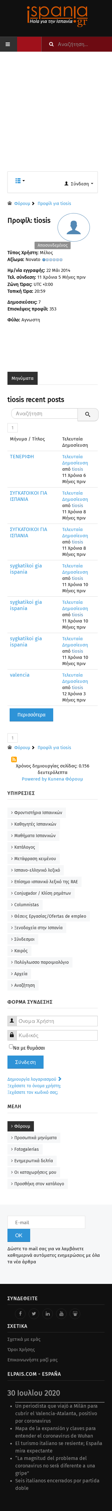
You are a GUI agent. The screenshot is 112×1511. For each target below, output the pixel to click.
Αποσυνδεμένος (53, 245)
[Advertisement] (56, 115)
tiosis (77, 469)
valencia (20, 675)
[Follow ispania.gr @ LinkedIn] (47, 1313)
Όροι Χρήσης (21, 1349)
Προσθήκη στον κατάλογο (39, 1184)
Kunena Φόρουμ (65, 779)
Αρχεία (20, 974)
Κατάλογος (24, 847)
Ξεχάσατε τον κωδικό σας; (32, 1092)
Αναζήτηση (24, 985)
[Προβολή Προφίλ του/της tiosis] (76, 233)
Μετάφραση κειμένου (35, 858)
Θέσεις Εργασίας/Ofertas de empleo (50, 916)
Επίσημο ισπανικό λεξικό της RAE (46, 881)
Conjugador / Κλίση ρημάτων (42, 893)
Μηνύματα (23, 378)
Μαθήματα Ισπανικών (35, 835)
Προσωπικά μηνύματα (35, 1137)
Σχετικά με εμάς (23, 1339)
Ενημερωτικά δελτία (33, 1161)
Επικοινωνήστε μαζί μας (32, 1360)
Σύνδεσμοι (24, 939)
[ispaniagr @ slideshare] (75, 1313)
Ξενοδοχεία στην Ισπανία (38, 927)
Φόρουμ (22, 1126)
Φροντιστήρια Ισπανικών (38, 812)
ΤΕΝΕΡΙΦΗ (22, 456)
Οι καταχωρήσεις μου (35, 1172)
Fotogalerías (26, 1149)
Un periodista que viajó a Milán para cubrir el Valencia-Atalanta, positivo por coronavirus (56, 1413)
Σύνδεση (25, 1062)
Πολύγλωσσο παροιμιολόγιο (41, 962)
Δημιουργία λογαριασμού (32, 1079)
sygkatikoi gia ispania (26, 569)
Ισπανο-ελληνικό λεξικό (37, 870)
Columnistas (26, 904)
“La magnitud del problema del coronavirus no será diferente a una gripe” (55, 1465)
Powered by (34, 779)
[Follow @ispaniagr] (34, 1313)
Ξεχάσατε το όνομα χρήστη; (34, 1086)
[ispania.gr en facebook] (20, 1313)
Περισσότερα (31, 715)
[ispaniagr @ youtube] (61, 1313)
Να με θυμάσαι (29, 1048)
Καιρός (21, 951)
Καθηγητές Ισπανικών (35, 824)
